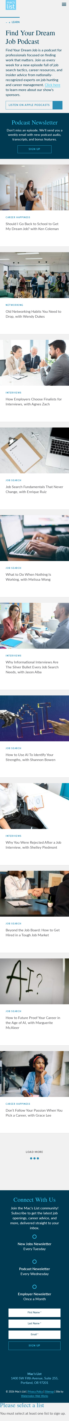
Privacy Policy (35, 1392)
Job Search (13, 480)
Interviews (14, 393)
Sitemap (49, 1392)
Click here (52, 85)
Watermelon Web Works (34, 1396)
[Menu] (64, 5)
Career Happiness (18, 217)
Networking (14, 305)
